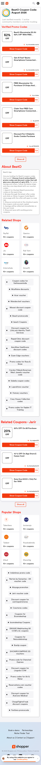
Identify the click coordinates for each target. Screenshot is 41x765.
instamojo (27, 525)
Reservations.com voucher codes (20, 686)
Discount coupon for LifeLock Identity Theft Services (20, 330)
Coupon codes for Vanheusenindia (20, 282)
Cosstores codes (20, 608)
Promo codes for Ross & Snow (20, 363)
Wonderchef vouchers (20, 301)
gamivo (26, 233)
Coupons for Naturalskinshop (20, 638)
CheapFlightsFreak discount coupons (20, 703)
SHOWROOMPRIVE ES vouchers (20, 652)
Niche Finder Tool (21, 733)
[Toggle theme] (38, 3)
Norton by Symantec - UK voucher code (20, 580)
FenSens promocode (20, 710)
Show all (20, 159)
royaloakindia (29, 543)
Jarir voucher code (20, 593)
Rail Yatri (27, 251)
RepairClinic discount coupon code (20, 340)
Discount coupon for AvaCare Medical (20, 694)
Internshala (8, 268)
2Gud (5, 560)
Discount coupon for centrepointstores (20, 601)
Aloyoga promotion (20, 587)
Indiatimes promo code (20, 573)
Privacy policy (22, 751)
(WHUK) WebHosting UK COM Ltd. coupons (20, 630)
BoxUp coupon (20, 645)
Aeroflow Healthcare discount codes (20, 348)
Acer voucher (20, 295)
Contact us (21, 738)
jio (4, 251)
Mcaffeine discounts (20, 289)
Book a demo (13, 730)
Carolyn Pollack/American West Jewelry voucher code (20, 372)
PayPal (6, 233)
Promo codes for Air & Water (20, 678)
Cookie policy (22, 759)
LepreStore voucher (20, 387)
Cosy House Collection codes (20, 400)
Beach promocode (20, 316)
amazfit (26, 268)
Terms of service (33, 751)
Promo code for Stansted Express (20, 661)
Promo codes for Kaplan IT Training (20, 409)
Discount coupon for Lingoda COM (20, 669)
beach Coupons (20, 322)
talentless (7, 525)
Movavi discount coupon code (20, 309)
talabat (6, 543)
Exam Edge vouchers (20, 356)
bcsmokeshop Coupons (20, 622)
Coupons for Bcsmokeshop (20, 615)
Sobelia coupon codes (20, 381)
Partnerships (27, 730)
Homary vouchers (20, 393)
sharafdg (27, 560)
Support (30, 738)
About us (11, 738)
